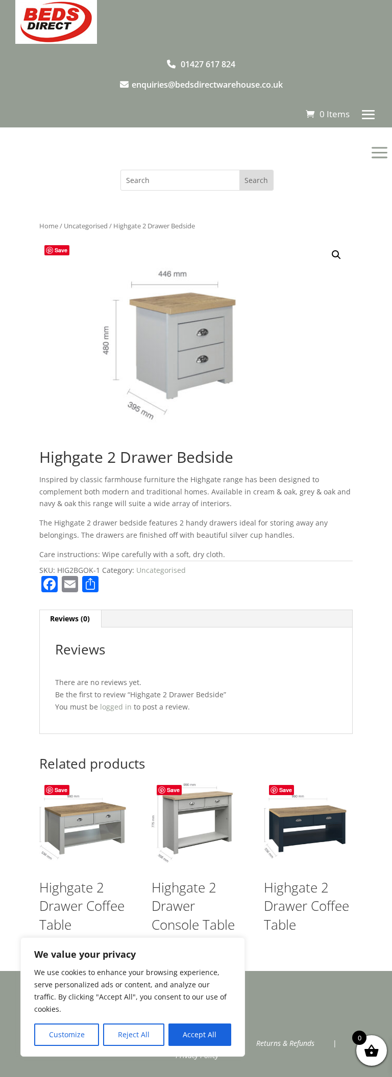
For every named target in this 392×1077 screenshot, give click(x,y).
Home (48, 225)
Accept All (199, 1034)
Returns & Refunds (285, 1043)
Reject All (134, 1034)
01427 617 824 (208, 64)
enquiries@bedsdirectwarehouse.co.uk (207, 84)
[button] (336, 255)
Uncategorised (86, 225)
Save (61, 250)
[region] (132, 997)
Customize (67, 1034)
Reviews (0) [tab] (70, 618)
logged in (116, 707)
